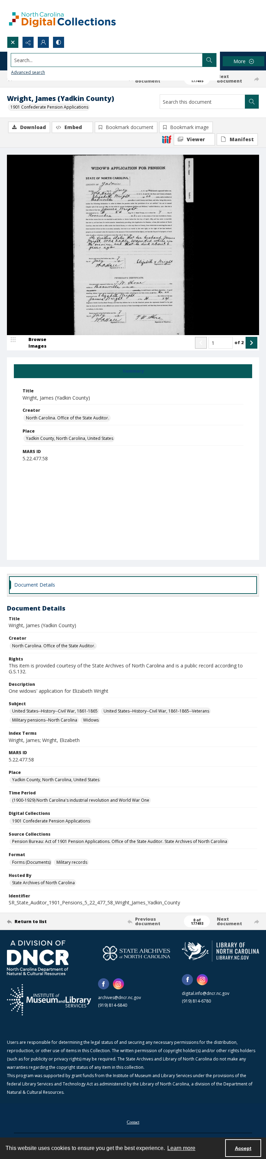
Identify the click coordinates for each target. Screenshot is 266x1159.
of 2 (239, 342)
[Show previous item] (201, 343)
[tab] (133, 371)
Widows (91, 720)
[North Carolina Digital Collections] (62, 18)
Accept (243, 1148)
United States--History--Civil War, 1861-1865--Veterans (156, 711)
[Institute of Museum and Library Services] (49, 999)
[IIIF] (166, 139)
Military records (71, 862)
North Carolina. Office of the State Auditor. (67, 418)
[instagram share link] (118, 983)
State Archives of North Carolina (43, 883)
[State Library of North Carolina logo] (220, 950)
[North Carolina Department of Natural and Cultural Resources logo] (38, 957)
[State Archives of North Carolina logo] (136, 953)
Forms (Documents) (31, 862)
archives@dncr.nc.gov (119, 997)
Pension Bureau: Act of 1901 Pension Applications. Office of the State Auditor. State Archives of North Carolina (119, 841)
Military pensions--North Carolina (44, 720)
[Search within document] (252, 102)
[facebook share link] (103, 983)
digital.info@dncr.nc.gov (205, 993)
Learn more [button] (181, 1148)
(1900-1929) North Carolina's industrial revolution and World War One (80, 800)
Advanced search (28, 72)
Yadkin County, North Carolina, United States (69, 438)
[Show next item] (251, 343)
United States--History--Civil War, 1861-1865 (55, 711)
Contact (133, 1122)
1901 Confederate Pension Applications (49, 107)
